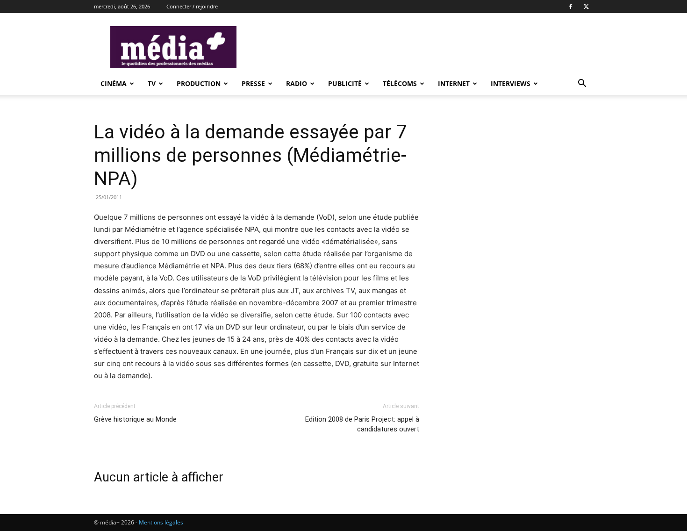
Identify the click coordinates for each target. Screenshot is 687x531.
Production (199, 83)
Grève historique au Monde (135, 419)
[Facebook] (571, 6)
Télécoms (400, 83)
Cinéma (113, 83)
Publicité (345, 83)
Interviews (510, 83)
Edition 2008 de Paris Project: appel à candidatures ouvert (362, 424)
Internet (454, 83)
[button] (582, 84)
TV (152, 83)
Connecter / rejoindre (192, 6)
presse (253, 83)
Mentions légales (161, 522)
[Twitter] (586, 6)
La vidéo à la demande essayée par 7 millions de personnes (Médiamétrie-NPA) (250, 155)
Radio (296, 83)
